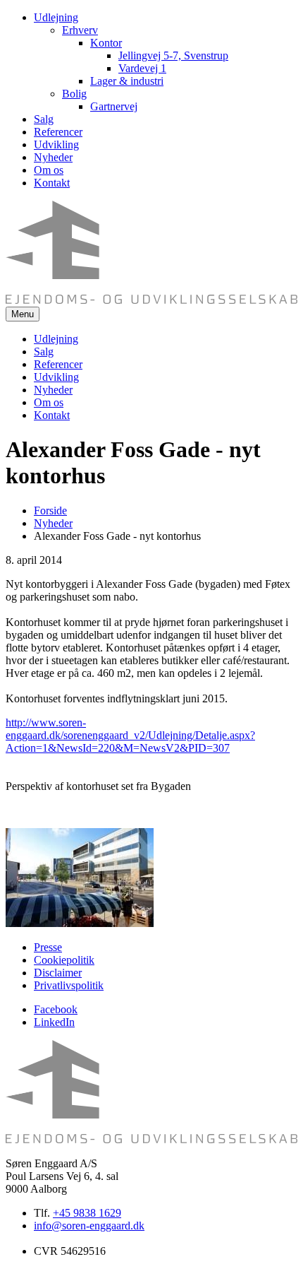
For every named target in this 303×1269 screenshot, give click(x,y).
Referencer (58, 132)
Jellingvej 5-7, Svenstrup (173, 55)
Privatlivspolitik (69, 985)
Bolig (74, 94)
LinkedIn (54, 1022)
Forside (50, 510)
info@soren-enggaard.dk (89, 1226)
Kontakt (52, 183)
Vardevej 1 (142, 68)
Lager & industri (126, 81)
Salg (44, 119)
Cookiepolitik (64, 960)
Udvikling (56, 144)
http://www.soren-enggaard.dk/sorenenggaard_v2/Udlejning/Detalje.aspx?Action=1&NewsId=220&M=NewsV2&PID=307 (130, 735)
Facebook (56, 1009)
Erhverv (80, 30)
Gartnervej (113, 106)
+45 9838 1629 (87, 1213)
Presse (48, 947)
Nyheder (53, 157)
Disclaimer (58, 973)
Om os (48, 170)
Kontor (106, 43)
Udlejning (56, 17)
